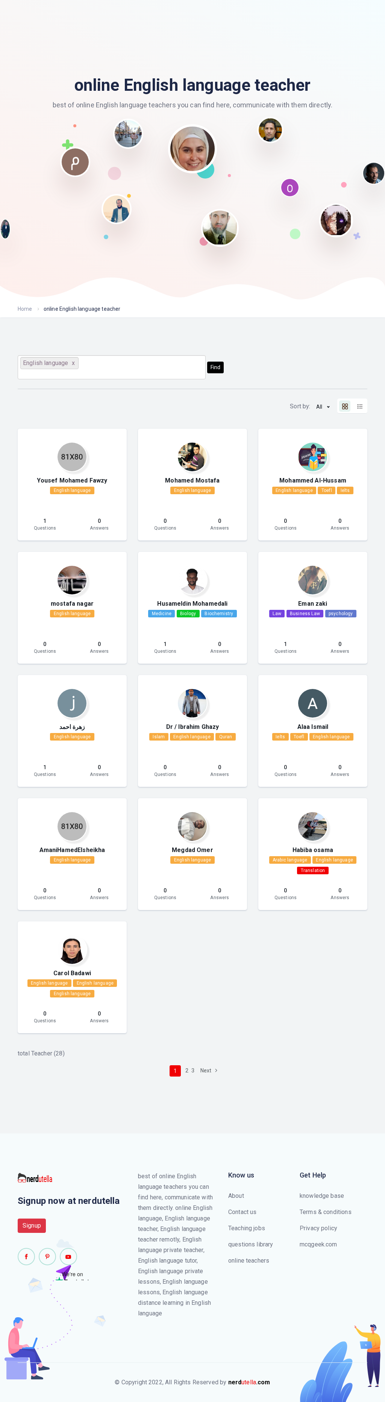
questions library (250, 1244)
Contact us (242, 1212)
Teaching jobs (246, 1228)
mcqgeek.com (318, 1244)
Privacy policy (318, 1228)
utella (249, 1382)
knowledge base (322, 1195)
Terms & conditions (326, 1212)
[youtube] (68, 1256)
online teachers (248, 1260)
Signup (32, 1225)
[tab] (344, 406)
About (236, 1195)
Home (25, 309)
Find (215, 367)
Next (206, 1071)
